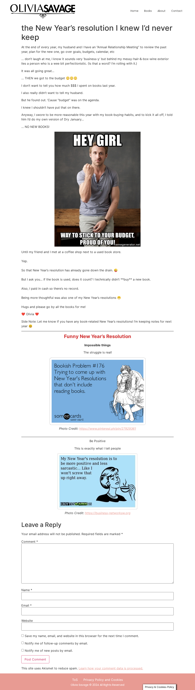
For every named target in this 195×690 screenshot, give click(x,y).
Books (148, 11)
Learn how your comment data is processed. (111, 668)
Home (134, 11)
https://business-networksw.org (107, 513)
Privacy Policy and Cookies (103, 680)
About (161, 11)
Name (26, 589)
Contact (176, 11)
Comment (29, 541)
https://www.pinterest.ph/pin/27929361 (107, 428)
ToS (75, 680)
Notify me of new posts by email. (49, 650)
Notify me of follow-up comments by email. (56, 643)
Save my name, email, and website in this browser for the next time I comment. (82, 635)
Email (26, 605)
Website (27, 620)
